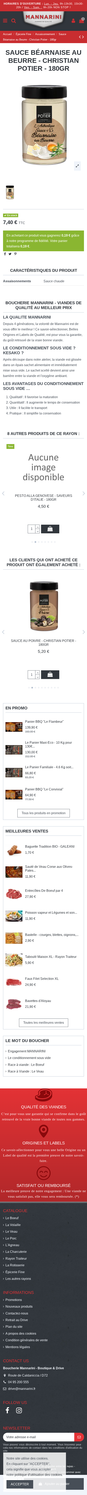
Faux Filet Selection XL (42, 978)
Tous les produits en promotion (44, 813)
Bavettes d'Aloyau (38, 1001)
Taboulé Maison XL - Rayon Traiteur (50, 956)
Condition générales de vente (26, 1340)
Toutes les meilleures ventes (43, 1022)
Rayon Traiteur (16, 1258)
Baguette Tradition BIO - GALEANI (49, 846)
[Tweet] (10, 254)
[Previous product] (80, 36)
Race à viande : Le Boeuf (26, 1064)
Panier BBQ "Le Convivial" (44, 789)
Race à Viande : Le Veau (26, 1071)
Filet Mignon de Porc (43, 641)
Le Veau (11, 1231)
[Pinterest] (15, 254)
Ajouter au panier (51, 529)
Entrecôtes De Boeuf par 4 (44, 890)
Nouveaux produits (19, 1306)
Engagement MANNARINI (27, 1051)
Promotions (13, 1300)
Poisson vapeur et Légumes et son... (51, 912)
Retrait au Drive (16, 1320)
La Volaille (13, 1225)
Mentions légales (17, 1347)
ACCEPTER (20, 1484)
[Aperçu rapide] (43, 504)
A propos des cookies (20, 1333)
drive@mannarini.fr (21, 1388)
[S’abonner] (79, 1437)
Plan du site (13, 1326)
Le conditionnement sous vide (29, 1058)
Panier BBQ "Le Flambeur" (44, 721)
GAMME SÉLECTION (43, 652)
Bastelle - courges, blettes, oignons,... (52, 934)
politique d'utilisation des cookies (38, 1474)
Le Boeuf (11, 1218)
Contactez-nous (16, 1313)
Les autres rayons (18, 1278)
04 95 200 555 (18, 1382)
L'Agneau (12, 1245)
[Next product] (83, 36)
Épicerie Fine (15, 1272)
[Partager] (5, 254)
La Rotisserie (14, 1265)
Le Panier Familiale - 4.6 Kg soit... (49, 767)
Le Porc (11, 1238)
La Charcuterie (16, 1251)
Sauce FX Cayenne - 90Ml (43, 509)
